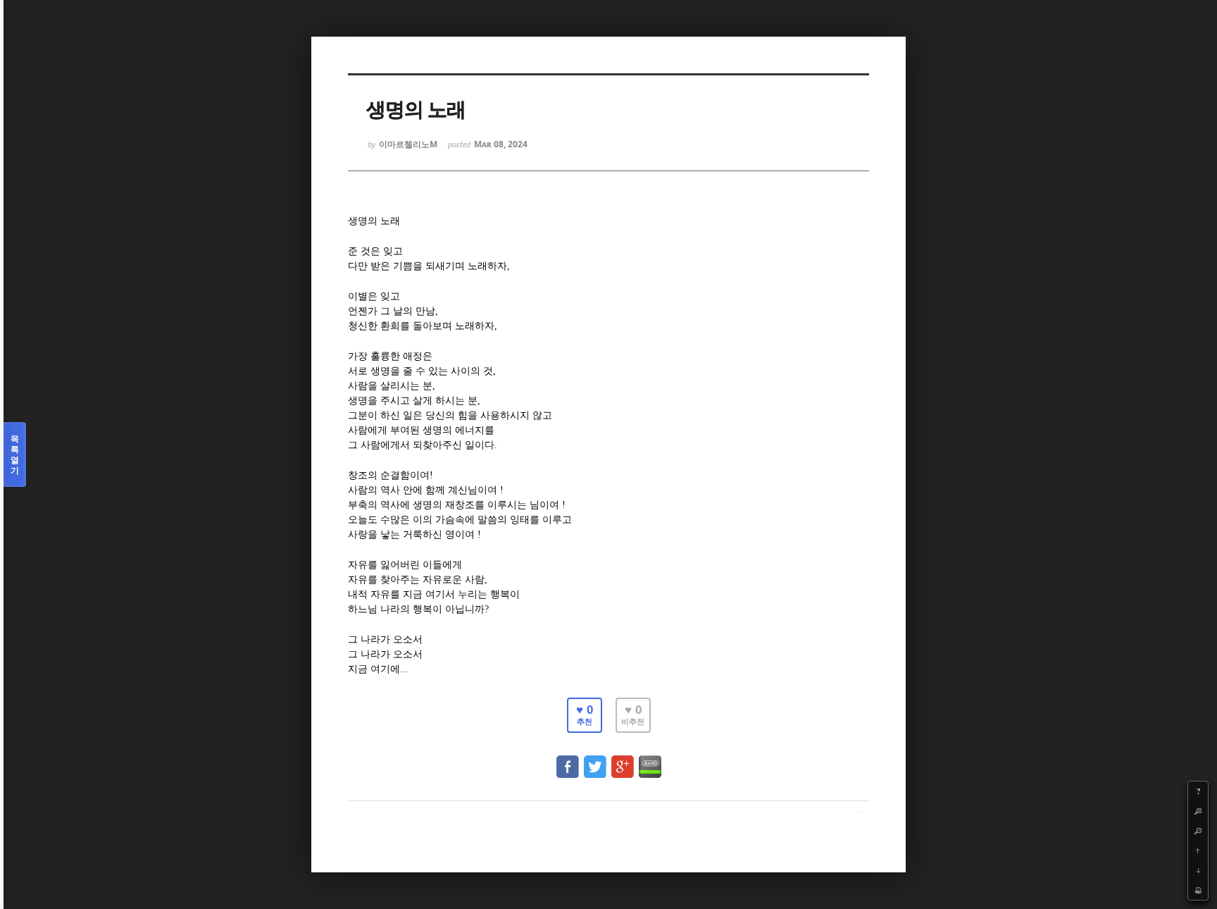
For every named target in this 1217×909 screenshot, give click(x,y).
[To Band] (650, 760)
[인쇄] (1198, 890)
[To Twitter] (595, 760)
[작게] (1198, 831)
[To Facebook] (567, 760)
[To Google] (622, 760)
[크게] (1198, 811)
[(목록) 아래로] (1198, 870)
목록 (15, 454)
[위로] (1198, 850)
